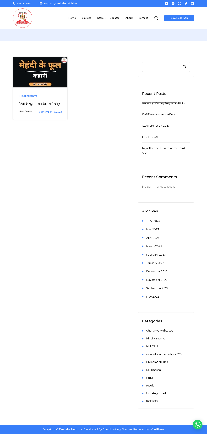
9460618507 (24, 3)
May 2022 (152, 296)
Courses (86, 17)
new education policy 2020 (164, 354)
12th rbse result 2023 (156, 125)
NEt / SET (152, 346)
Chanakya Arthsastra (160, 330)
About (129, 17)
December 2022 (157, 271)
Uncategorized (156, 393)
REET (149, 377)
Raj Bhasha (153, 369)
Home (72, 17)
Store (100, 17)
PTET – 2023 (150, 136)
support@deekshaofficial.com (61, 3)
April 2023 (152, 237)
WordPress (157, 429)
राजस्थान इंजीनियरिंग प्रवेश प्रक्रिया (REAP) (164, 103)
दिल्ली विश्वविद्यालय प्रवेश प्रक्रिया (158, 114)
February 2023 (156, 254)
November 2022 (157, 279)
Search (184, 67)
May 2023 (152, 229)
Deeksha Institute (70, 429)
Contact (143, 17)
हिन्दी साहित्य (152, 401)
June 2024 (153, 221)
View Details (26, 111)
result (150, 385)
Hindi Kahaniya (28, 95)
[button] (197, 424)
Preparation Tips (157, 362)
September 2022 (157, 288)
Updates (115, 17)
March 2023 (154, 246)
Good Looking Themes (117, 429)
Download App (179, 17)
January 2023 (155, 263)
